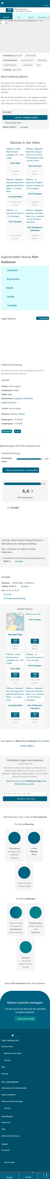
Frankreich (12, 403)
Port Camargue (15, 222)
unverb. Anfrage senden (26, 117)
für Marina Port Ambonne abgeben (14, 853)
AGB (3, 1129)
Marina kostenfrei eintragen (12, 1101)
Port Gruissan (35, 620)
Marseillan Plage (15, 635)
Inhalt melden (26, 746)
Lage (18, 17)
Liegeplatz (12, 270)
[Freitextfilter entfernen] (39, 3)
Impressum (6, 1122)
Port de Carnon (34, 166)
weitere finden (34, 851)
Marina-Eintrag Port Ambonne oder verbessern (16, 927)
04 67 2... (13, 127)
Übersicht (6, 17)
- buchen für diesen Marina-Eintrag (25, 962)
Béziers (14, 414)
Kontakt (17, 431)
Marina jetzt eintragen (25, 1019)
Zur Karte (8, 594)
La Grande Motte (15, 197)
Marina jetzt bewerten (22, 470)
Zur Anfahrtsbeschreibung (15, 598)
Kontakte (12, 305)
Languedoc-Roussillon (23, 398)
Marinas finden (7, 1046)
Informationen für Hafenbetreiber (14, 1088)
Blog (3, 1067)
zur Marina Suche (2, 10)
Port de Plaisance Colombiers (34, 228)
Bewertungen (43, 17)
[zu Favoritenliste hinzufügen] (3, 22)
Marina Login (9, 1162)
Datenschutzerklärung (10, 1136)
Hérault (21, 414)
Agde (9, 394)
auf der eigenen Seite (35, 927)
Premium (45, 145)
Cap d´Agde (15, 163)
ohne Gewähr (43, 741)
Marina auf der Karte (13, 123)
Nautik (9, 287)
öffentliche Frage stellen (26, 799)
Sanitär (10, 296)
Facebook (5, 1150)
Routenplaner (43, 318)
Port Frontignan (35, 194)
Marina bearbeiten (8, 1095)
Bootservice (13, 279)
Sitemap (4, 1074)
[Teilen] (41, 1176)
